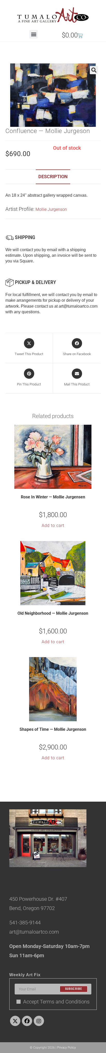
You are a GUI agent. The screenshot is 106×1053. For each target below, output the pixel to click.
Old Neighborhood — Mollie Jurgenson (52, 613)
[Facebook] (27, 1021)
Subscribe (73, 989)
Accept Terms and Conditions (56, 1002)
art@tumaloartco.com (78, 306)
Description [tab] (53, 176)
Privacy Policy (66, 1047)
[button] (33, 34)
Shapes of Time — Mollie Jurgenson (53, 729)
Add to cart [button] (53, 525)
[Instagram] (39, 1021)
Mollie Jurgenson (51, 209)
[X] (15, 1021)
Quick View (56, 484)
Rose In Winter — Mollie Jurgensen (53, 497)
